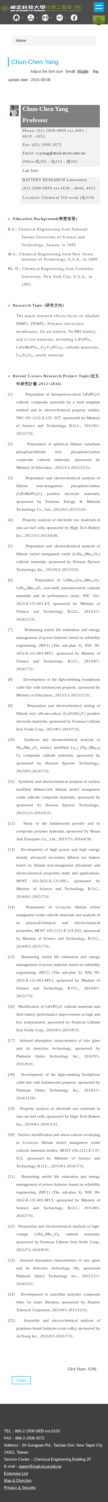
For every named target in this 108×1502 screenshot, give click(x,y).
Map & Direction (17, 1480)
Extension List (16, 1473)
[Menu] (99, 7)
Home (21, 40)
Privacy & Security (20, 1487)
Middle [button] (83, 71)
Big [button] (95, 71)
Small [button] (70, 71)
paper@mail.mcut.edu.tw (40, 1466)
